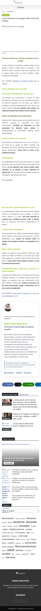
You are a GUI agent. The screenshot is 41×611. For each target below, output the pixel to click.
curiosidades (20, 532)
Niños (4, 543)
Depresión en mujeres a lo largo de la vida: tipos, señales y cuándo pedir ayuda (26, 416)
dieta (28, 532)
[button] (3, 2)
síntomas (18, 554)
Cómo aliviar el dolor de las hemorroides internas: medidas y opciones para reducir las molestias (25, 489)
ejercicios (5, 536)
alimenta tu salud (20, 518)
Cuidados (28, 529)
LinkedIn (19, 373)
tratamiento (25, 554)
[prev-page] (3, 433)
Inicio (3, 11)
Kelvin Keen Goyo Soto (15, 323)
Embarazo (14, 536)
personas (18, 543)
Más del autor (24, 395)
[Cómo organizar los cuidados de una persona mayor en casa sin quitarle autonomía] (6, 504)
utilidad (32, 554)
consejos (24, 525)
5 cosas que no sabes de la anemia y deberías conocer (23, 424)
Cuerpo (33, 526)
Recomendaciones (25, 546)
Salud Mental (28, 550)
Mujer (28, 539)
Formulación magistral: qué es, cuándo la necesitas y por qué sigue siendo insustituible (25, 472)
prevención (31, 543)
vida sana (10, 557)
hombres (23, 539)
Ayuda (10, 522)
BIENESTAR (10, 11)
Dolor (32, 532)
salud (10, 550)
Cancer (4, 526)
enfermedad (23, 536)
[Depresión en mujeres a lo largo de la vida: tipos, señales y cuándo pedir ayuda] (7, 416)
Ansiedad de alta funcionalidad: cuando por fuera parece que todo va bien (19, 459)
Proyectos (27, 373)
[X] (26, 601)
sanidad (6, 554)
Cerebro (9, 526)
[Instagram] (20, 601)
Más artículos (9, 373)
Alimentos (31, 518)
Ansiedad (4, 522)
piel (23, 543)
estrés (18, 539)
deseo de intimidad (31, 142)
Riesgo (4, 550)
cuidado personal (16, 529)
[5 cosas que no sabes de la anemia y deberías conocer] (7, 426)
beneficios (19, 522)
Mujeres (33, 539)
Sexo (13, 554)
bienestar (31, 522)
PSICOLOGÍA (9, 463)
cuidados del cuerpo (8, 533)
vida (3, 557)
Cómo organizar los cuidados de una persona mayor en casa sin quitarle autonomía (23, 498)
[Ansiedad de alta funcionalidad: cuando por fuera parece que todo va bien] (20, 454)
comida (15, 526)
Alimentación (8, 518)
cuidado (5, 529)
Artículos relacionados (10, 395)
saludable (19, 550)
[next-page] (6, 433)
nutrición (10, 543)
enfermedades (8, 539)
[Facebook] (15, 601)
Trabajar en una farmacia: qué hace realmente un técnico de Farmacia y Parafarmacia (23, 480)
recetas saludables (8, 547)
